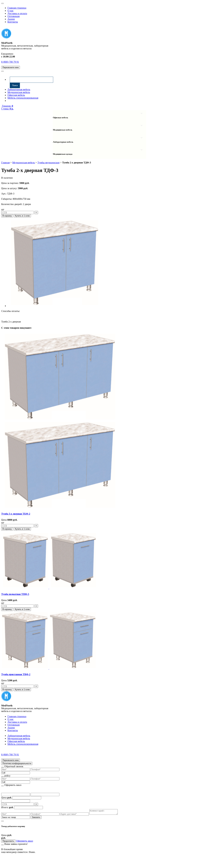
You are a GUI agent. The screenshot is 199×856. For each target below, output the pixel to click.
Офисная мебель (16, 95)
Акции (11, 19)
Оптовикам (13, 16)
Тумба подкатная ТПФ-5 (15, 594)
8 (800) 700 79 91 (10, 62)
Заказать (36, 817)
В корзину (7, 216)
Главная (5, 162)
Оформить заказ (24, 841)
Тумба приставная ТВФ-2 (15, 674)
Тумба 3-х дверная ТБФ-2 (15, 513)
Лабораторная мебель (18, 89)
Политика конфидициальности (16, 763)
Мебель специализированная (22, 98)
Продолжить (8, 841)
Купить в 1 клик (22, 216)
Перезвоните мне (10, 67)
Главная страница (16, 8)
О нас (10, 10)
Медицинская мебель (18, 92)
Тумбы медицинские (48, 162)
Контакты (12, 21)
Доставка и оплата (17, 13)
